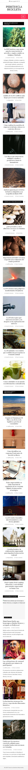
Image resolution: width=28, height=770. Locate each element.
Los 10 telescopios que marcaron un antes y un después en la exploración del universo (14, 321)
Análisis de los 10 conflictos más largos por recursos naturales (14, 97)
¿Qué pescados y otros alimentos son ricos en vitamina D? (14, 229)
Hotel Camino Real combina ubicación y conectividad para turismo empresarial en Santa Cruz (14, 585)
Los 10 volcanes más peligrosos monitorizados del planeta (14, 290)
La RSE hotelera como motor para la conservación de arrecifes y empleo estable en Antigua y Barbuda (14, 52)
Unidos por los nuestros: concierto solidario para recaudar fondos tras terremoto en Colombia (13, 744)
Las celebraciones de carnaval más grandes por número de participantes (13, 663)
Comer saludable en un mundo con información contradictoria (14, 383)
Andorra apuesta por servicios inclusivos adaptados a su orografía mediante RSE (14, 192)
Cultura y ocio (8, 617)
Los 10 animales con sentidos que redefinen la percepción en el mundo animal (14, 353)
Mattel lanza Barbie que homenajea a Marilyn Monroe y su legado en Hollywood (13, 623)
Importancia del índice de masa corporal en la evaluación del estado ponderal (14, 260)
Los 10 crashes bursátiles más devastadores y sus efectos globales (14, 520)
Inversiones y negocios (10, 413)
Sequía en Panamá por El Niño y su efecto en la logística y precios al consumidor (14, 421)
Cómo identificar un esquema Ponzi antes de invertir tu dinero (14, 453)
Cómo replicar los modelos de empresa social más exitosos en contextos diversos (14, 127)
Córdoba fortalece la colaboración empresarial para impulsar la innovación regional (14, 552)
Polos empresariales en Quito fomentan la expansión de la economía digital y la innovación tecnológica (14, 486)
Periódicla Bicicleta (14, 8)
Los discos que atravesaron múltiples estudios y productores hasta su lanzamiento (14, 159)
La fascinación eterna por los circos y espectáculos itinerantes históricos (14, 703)
